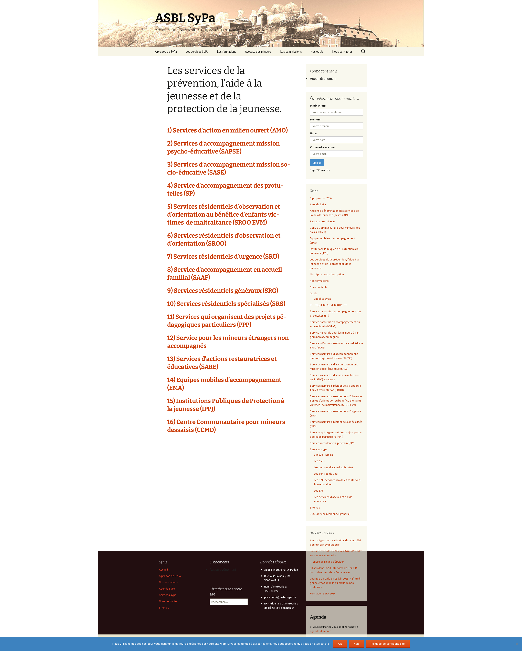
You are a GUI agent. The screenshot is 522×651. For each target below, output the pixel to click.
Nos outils (317, 51)
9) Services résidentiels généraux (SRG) (223, 290)
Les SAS (319, 490)
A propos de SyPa (166, 51)
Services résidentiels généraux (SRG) (333, 443)
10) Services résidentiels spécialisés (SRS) (226, 303)
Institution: (318, 105)
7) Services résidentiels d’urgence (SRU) (223, 256)
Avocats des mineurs (258, 51)
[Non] (517, 644)
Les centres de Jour (326, 473)
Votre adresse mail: (323, 147)
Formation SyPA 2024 (322, 593)
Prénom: (315, 119)
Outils (313, 293)
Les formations (226, 51)
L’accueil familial (323, 454)
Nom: (313, 133)
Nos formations (319, 281)
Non (356, 643)
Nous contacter (342, 51)
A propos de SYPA (321, 198)
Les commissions (291, 51)
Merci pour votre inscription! (327, 274)
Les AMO (319, 461)
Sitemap (315, 507)
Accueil (163, 569)
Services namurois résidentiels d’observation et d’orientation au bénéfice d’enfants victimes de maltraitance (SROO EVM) (336, 400)
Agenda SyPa (318, 204)
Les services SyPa (197, 51)
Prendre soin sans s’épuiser (327, 561)
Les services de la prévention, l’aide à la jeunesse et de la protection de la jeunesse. (334, 264)
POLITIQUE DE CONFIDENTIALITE (328, 305)
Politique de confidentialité (388, 643)
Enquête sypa (322, 298)
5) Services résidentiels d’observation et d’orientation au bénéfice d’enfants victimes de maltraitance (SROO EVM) (223, 214)
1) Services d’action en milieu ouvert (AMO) (228, 130)
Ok (340, 643)
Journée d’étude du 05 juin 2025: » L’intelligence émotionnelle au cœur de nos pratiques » (335, 583)
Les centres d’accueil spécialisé (333, 467)
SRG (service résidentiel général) (330, 514)
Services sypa (318, 449)
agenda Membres (320, 631)
